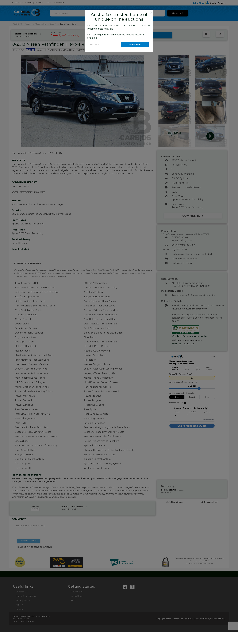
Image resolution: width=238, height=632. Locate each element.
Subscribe (134, 44)
